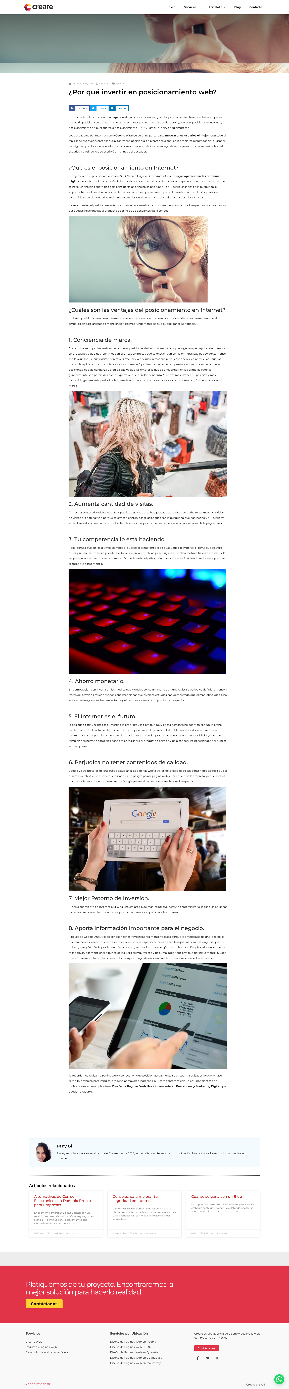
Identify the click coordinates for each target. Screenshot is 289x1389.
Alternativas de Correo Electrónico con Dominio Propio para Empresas (62, 1200)
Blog (237, 7)
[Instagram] (217, 1358)
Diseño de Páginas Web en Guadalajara (136, 1357)
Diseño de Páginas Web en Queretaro (135, 1352)
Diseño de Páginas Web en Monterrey (135, 1363)
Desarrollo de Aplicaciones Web (47, 1352)
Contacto (255, 7)
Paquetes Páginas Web (41, 1347)
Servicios (190, 7)
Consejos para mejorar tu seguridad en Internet (135, 1198)
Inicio (171, 7)
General (120, 83)
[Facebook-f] (197, 1358)
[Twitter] (207, 1358)
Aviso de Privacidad (37, 1383)
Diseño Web (34, 1341)
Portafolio (215, 7)
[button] (79, 108)
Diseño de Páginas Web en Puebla (133, 1341)
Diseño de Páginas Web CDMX (130, 1347)
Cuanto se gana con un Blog (216, 1196)
